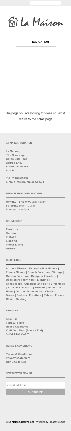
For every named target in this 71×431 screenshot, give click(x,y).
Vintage (11, 236)
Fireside (40, 287)
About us (12, 318)
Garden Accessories (29, 291)
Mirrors (11, 248)
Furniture (12, 229)
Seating (21, 299)
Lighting (11, 240)
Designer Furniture (43, 276)
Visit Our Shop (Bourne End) (24, 330)
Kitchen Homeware (19, 287)
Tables (48, 295)
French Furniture (39, 272)
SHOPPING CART (17, 334)
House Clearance (17, 326)
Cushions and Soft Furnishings (44, 283)
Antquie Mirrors (16, 268)
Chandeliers (14, 283)
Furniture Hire (15, 322)
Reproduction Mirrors (43, 268)
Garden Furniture (17, 276)
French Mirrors (15, 272)
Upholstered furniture (20, 279)
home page (44, 119)
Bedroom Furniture (29, 295)
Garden (11, 233)
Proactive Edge (57, 422)
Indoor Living (14, 244)
